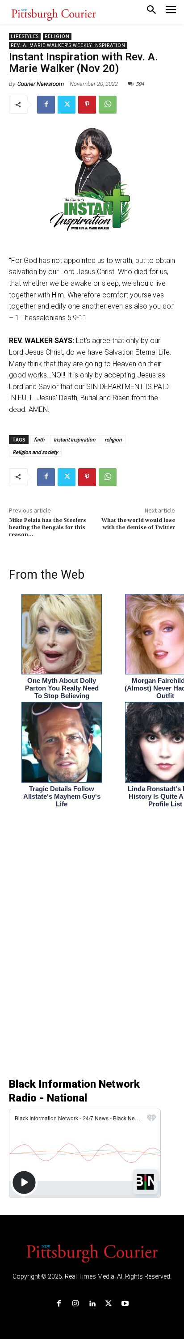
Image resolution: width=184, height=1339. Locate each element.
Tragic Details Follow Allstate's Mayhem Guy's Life (61, 796)
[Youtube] (125, 1304)
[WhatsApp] (108, 105)
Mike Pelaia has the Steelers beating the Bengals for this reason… (47, 527)
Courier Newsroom (40, 84)
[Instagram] (75, 1304)
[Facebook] (46, 105)
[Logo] (92, 1252)
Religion (57, 36)
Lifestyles (25, 36)
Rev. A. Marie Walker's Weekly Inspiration (68, 45)
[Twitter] (66, 105)
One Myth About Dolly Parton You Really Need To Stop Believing (62, 688)
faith (39, 439)
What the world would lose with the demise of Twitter (138, 524)
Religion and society (35, 452)
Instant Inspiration (75, 439)
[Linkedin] (92, 1304)
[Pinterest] (87, 105)
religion (113, 439)
